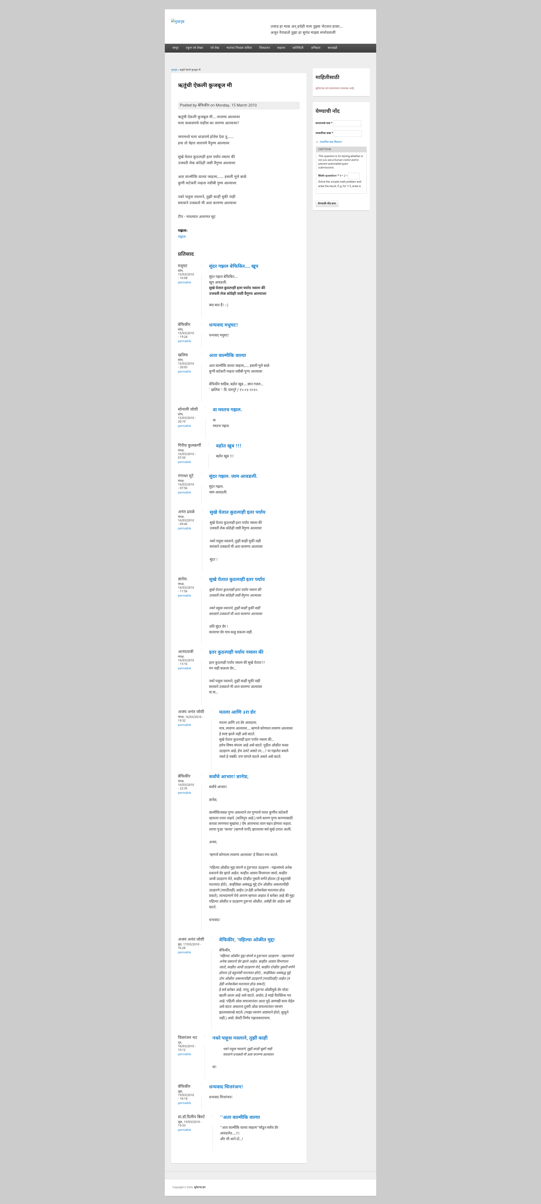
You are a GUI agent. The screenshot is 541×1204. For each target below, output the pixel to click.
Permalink (184, 283)
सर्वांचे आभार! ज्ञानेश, (229, 777)
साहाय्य (281, 48)
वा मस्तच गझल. (227, 410)
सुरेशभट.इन (199, 1187)
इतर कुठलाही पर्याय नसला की (236, 652)
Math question (328, 176)
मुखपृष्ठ (174, 69)
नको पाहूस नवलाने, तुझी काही (240, 1038)
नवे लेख (214, 48)
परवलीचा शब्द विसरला (331, 142)
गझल (182, 237)
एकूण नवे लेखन (194, 48)
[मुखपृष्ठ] (177, 21)
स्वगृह (175, 48)
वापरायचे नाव (324, 123)
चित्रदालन (264, 48)
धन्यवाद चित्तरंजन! (226, 1087)
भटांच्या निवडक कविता (239, 48)
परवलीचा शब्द (324, 133)
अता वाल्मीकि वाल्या (227, 356)
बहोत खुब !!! (228, 446)
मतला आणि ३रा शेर (237, 712)
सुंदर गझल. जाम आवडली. (233, 477)
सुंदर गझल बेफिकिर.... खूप (233, 267)
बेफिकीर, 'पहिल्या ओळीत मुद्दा (247, 940)
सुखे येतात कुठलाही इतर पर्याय (237, 513)
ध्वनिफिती (297, 48)
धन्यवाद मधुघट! (223, 325)
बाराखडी (332, 48)
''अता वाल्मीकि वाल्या (240, 1118)
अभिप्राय (315, 48)
